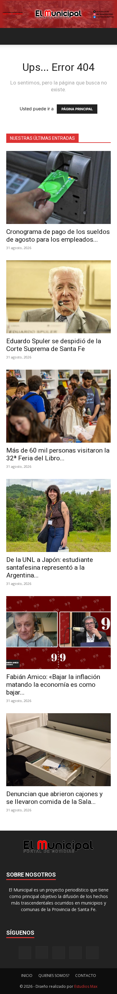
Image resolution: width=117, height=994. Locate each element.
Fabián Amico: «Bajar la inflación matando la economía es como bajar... (53, 684)
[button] (11, 36)
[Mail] (58, 952)
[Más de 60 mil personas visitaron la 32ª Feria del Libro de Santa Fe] (58, 406)
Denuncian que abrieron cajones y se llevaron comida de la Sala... (54, 797)
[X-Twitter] (75, 952)
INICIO (26, 975)
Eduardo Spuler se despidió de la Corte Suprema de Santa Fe (53, 345)
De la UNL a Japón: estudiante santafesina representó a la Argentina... (49, 567)
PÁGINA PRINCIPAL (77, 109)
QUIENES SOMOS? (53, 975)
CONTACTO (85, 975)
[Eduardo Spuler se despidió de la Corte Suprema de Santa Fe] (58, 296)
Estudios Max (85, 986)
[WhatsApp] (92, 952)
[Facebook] (25, 952)
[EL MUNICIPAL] (58, 14)
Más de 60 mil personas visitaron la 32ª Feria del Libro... (58, 454)
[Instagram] (42, 952)
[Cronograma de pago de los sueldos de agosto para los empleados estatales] (58, 187)
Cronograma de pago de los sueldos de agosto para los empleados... (58, 235)
